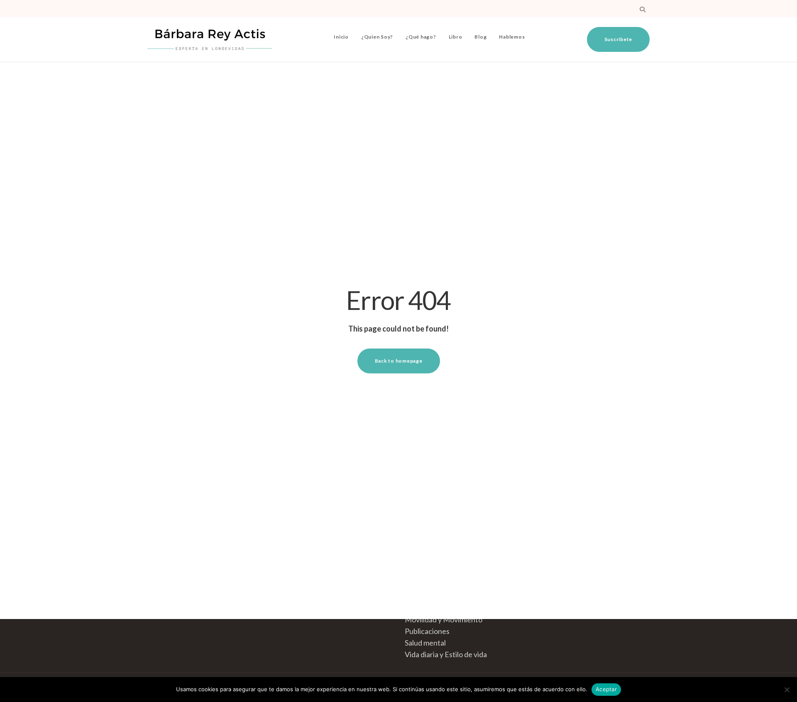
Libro (455, 37)
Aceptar (606, 689)
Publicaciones (427, 631)
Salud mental (425, 642)
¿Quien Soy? (377, 37)
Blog (480, 37)
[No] (786, 689)
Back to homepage (399, 361)
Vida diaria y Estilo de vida (446, 654)
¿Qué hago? (421, 37)
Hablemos (512, 37)
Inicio (341, 37)
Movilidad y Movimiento (443, 619)
